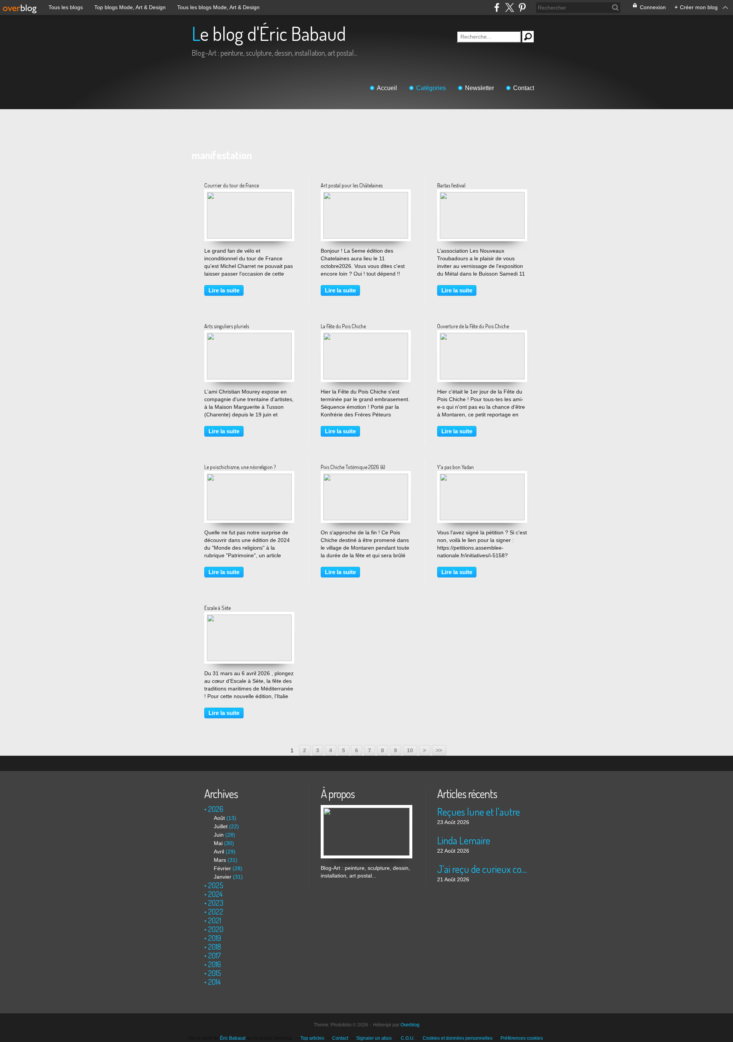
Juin (219, 835)
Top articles (312, 1038)
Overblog (410, 1024)
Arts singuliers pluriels (226, 326)
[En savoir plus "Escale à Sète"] (249, 618)
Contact (523, 88)
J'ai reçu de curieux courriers (482, 869)
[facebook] (497, 7)
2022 (215, 911)
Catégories (431, 88)
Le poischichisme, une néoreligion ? (240, 467)
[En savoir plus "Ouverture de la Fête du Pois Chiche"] (482, 337)
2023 (215, 903)
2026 (215, 809)
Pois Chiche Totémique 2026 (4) (353, 467)
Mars (220, 860)
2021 (214, 920)
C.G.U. (408, 1038)
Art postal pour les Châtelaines (352, 185)
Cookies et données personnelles (457, 1038)
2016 (214, 964)
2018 (214, 947)
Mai (218, 843)
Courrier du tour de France (231, 185)
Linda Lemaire (463, 840)
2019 (214, 938)
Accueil (387, 88)
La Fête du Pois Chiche (343, 326)
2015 (214, 973)
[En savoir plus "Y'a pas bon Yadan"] (482, 477)
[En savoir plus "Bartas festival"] (482, 196)
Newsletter (479, 88)
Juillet (221, 826)
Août (219, 818)
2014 (214, 982)
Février (222, 868)
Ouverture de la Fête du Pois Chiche (473, 326)
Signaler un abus (374, 1038)
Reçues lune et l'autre (478, 811)
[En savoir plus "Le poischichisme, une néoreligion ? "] (249, 477)
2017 (214, 955)
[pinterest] (522, 7)
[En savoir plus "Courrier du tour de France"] (249, 196)
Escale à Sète (217, 608)
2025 (215, 885)
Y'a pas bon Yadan (455, 467)
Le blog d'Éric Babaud (269, 33)
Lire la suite (223, 290)
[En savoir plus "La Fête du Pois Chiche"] (365, 337)
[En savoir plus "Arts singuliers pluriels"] (249, 337)
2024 (215, 894)
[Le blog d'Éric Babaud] (366, 809)
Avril (219, 851)
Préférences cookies (522, 1038)
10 (410, 750)
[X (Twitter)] (509, 7)
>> (439, 750)
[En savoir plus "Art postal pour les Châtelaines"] (365, 196)
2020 (215, 929)
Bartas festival (451, 185)
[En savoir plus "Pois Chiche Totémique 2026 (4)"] (365, 477)
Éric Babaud (232, 1038)
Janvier (222, 877)
